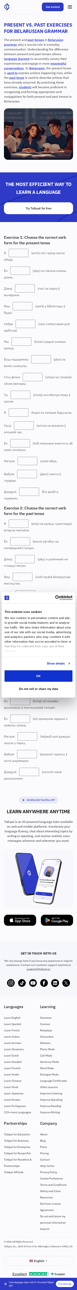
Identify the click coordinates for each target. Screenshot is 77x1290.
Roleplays (46, 1030)
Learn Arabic (11, 1074)
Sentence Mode (49, 1062)
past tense (16, 78)
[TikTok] (22, 983)
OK (38, 676)
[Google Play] (57, 920)
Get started (53, 7)
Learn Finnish (12, 1068)
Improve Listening (51, 1093)
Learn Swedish (13, 1062)
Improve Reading (50, 1106)
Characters (47, 1036)
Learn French (12, 1030)
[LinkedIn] (55, 983)
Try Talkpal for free (39, 208)
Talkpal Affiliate (13, 1172)
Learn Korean (12, 1099)
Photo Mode (47, 1049)
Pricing (44, 1153)
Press (43, 1147)
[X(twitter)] (66, 983)
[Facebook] (44, 983)
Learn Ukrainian (14, 1049)
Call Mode (46, 1055)
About (43, 1134)
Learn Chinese (13, 1081)
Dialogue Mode (49, 1074)
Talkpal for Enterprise (17, 1147)
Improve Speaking (51, 1099)
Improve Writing (50, 1112)
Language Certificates (53, 1081)
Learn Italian (12, 1036)
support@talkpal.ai (38, 969)
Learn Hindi (11, 1087)
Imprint (44, 1229)
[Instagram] (11, 983)
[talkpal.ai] (6, 7)
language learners (17, 59)
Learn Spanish (12, 1024)
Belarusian (36, 68)
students (25, 87)
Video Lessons (49, 1087)
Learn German (12, 1043)
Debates (45, 1043)
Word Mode (47, 1068)
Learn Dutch (11, 1055)
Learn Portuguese (15, 1106)
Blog (43, 1140)
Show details (56, 663)
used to (12, 73)
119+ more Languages (17, 1112)
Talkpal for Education (17, 1134)
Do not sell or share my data (38, 689)
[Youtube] (33, 983)
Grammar (46, 1018)
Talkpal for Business (16, 1140)
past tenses (35, 40)
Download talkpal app (41, 799)
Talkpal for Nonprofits (17, 1153)
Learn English (12, 1018)
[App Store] (20, 920)
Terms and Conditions (53, 1185)
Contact (45, 1159)
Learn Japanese (13, 1093)
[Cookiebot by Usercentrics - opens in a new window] (55, 597)
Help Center (47, 1166)
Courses (45, 1024)
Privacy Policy (48, 1172)
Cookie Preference (51, 1178)
